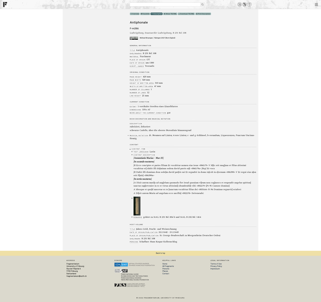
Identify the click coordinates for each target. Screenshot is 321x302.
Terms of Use (216, 264)
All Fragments (168, 266)
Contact (165, 274)
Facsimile (146, 14)
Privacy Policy (216, 266)
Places (165, 271)
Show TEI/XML (171, 14)
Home (164, 264)
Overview (135, 14)
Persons (165, 269)
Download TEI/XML (187, 14)
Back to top (160, 253)
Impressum (215, 269)
